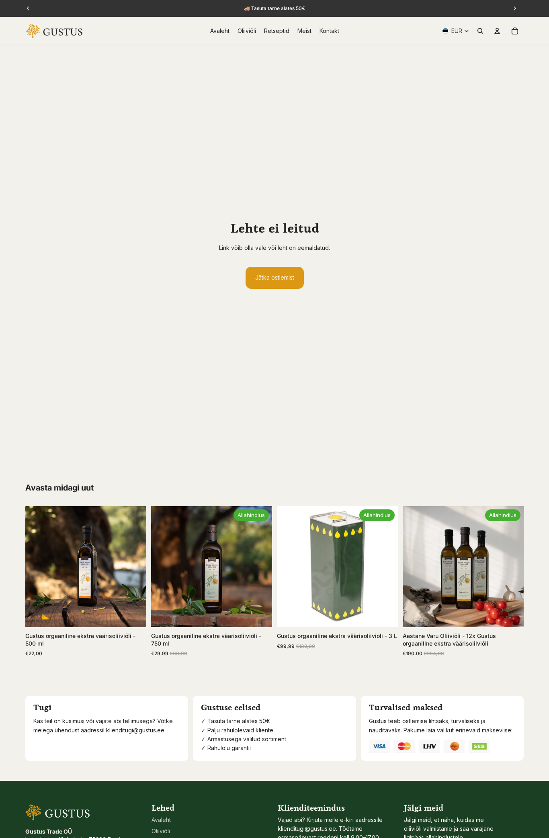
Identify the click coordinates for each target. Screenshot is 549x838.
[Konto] (497, 31)
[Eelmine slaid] (37, 567)
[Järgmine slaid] (134, 567)
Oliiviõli (161, 831)
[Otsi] (480, 31)
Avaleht (161, 819)
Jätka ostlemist (274, 277)
